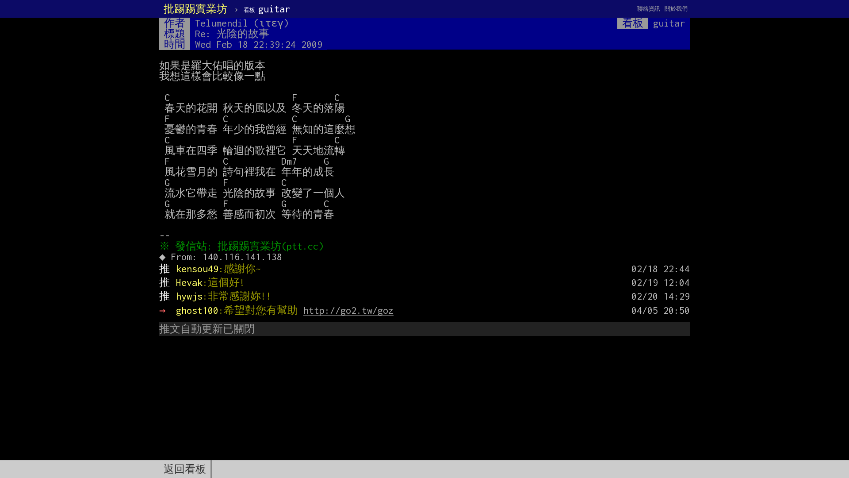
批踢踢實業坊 (195, 9)
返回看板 (185, 469)
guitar (267, 9)
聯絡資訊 (648, 9)
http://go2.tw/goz (348, 310)
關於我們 (676, 9)
